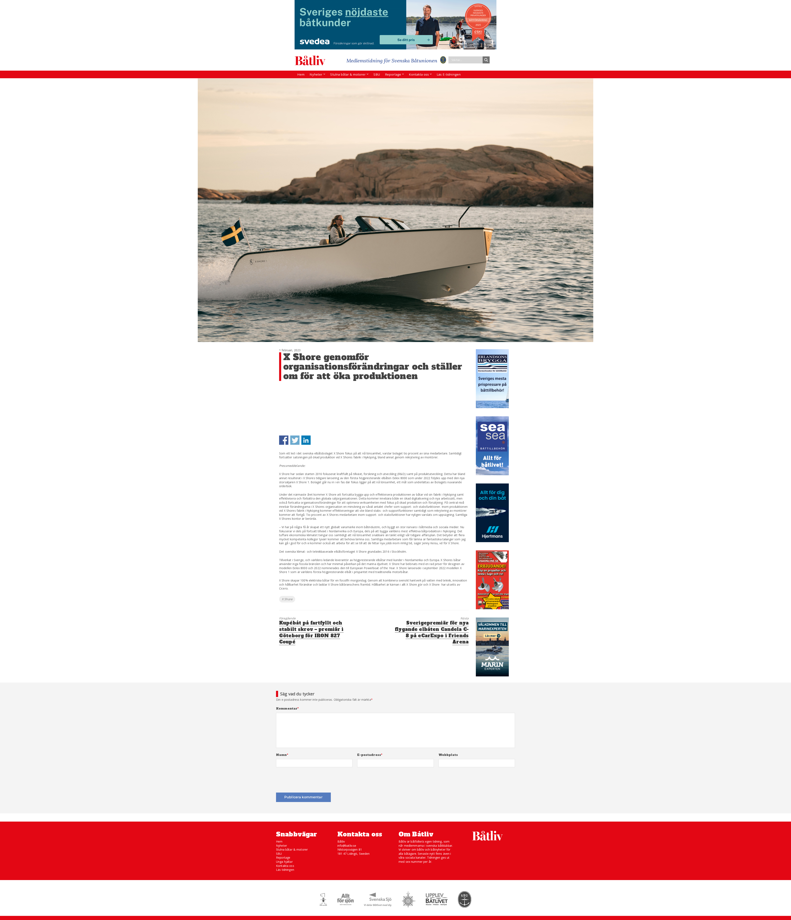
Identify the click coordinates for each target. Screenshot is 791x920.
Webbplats (448, 755)
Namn (282, 755)
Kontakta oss (419, 74)
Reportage (393, 74)
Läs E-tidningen (449, 74)
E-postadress (369, 755)
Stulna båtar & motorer (348, 74)
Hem (300, 74)
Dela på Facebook (283, 440)
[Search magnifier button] (486, 59)
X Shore (287, 599)
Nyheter (316, 74)
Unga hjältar (284, 862)
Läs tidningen (285, 870)
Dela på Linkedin (306, 440)
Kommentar (287, 709)
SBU (376, 74)
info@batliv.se (346, 846)
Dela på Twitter (295, 440)
